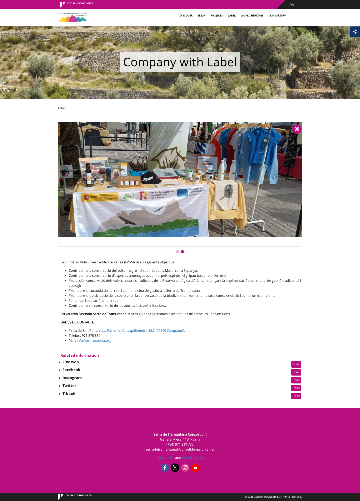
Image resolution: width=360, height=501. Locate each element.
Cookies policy (192, 457)
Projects (217, 15)
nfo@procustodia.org (94, 340)
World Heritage (252, 15)
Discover (186, 15)
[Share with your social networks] (355, 31)
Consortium (277, 15)
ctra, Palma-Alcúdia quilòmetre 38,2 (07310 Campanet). (142, 330)
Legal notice (165, 457)
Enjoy (201, 15)
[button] (177, 251)
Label (232, 15)
